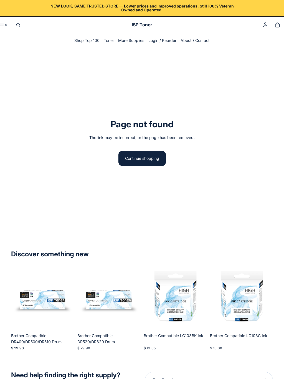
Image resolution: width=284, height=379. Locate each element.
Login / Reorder (162, 40)
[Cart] (277, 25)
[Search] (18, 25)
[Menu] (3, 25)
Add (136, 321)
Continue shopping (142, 158)
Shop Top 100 (87, 40)
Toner (109, 40)
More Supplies (131, 40)
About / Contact (195, 40)
